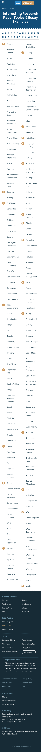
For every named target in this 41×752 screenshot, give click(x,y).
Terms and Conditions (9, 679)
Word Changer (27, 640)
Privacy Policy (27, 679)
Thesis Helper (27, 648)
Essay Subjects (7, 622)
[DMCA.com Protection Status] (7, 740)
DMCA (24, 686)
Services (5, 600)
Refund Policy (27, 683)
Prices (24, 600)
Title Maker (6, 644)
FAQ (3, 612)
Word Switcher (7, 648)
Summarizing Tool (28, 644)
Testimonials (6, 604)
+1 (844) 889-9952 (9, 700)
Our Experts (26, 604)
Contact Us (26, 612)
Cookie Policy (7, 683)
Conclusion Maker (8, 640)
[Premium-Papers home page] (6, 3)
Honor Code (6, 686)
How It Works (7, 608)
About (24, 608)
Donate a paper (7, 629)
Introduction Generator (10, 652)
